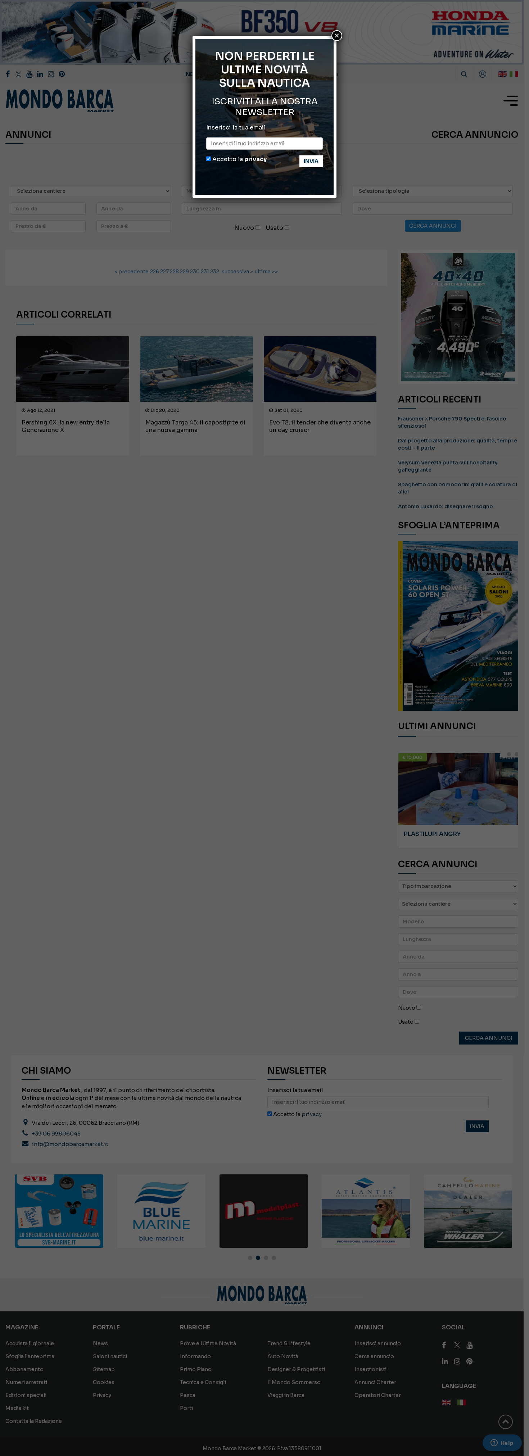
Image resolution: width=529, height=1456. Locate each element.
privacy (255, 159)
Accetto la (239, 159)
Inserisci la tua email (236, 127)
